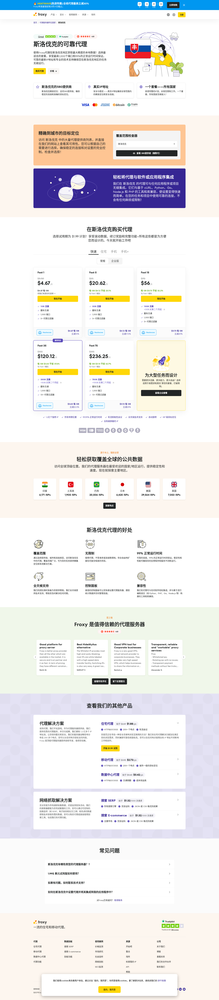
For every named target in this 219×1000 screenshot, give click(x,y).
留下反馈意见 (119, 681)
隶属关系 (161, 956)
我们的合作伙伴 (164, 961)
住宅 (104, 251)
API (127, 966)
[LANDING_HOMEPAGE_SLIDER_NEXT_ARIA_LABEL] (183, 657)
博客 (159, 951)
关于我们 (161, 946)
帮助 (128, 971)
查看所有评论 (100, 681)
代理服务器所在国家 (48, 22)
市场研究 (99, 951)
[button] (109, 864)
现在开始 (58, 298)
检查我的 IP (131, 961)
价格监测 (99, 946)
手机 (114, 251)
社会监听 (99, 956)
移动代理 (37, 951)
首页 (35, 22)
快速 (93, 251)
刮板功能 (68, 956)
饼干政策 (162, 980)
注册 (182, 14)
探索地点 (109, 505)
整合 (128, 951)
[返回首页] (40, 15)
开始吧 (129, 946)
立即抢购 (173, 5)
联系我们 (161, 966)
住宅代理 (37, 946)
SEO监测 (99, 966)
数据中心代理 (39, 956)
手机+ (125, 251)
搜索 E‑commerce (72, 951)
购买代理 (40, 71)
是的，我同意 (109, 989)
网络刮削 (99, 961)
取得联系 (118, 900)
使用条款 (36, 989)
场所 (128, 956)
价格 (52, 71)
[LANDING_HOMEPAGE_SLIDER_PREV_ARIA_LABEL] (35, 657)
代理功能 (37, 961)
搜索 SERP (69, 946)
